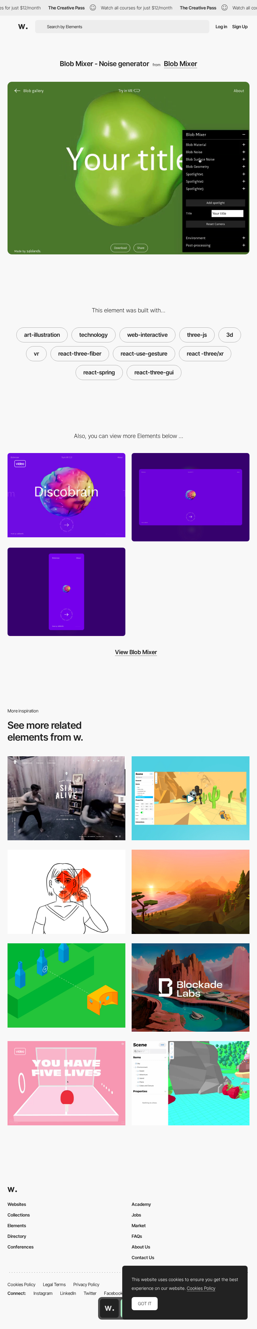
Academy (141, 1204)
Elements (17, 1225)
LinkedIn (68, 1293)
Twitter (90, 1293)
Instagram (43, 1293)
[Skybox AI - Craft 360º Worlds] (190, 987)
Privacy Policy (86, 1284)
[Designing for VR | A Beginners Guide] (66, 985)
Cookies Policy (21, 1284)
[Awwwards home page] (109, 1308)
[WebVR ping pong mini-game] (66, 1083)
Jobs (136, 1214)
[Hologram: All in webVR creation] (190, 798)
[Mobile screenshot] (66, 592)
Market (139, 1225)
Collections (19, 1214)
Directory (17, 1236)
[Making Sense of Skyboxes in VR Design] (190, 892)
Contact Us (143, 1257)
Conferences (21, 1246)
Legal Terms (54, 1284)
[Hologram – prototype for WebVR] (190, 1083)
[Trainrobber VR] (66, 798)
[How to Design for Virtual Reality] (66, 892)
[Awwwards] (23, 26)
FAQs (137, 1236)
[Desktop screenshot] (190, 497)
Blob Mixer (180, 63)
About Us (141, 1246)
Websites (17, 1204)
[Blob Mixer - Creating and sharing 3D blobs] (66, 495)
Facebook (113, 1293)
